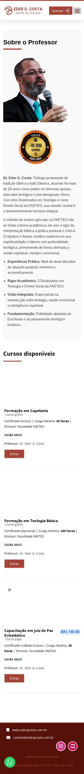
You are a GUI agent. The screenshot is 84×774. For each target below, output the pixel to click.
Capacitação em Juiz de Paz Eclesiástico (28, 633)
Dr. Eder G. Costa (32, 443)
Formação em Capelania (26, 410)
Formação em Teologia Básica (31, 520)
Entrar (14, 454)
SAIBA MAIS (13, 435)
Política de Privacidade (42, 757)
